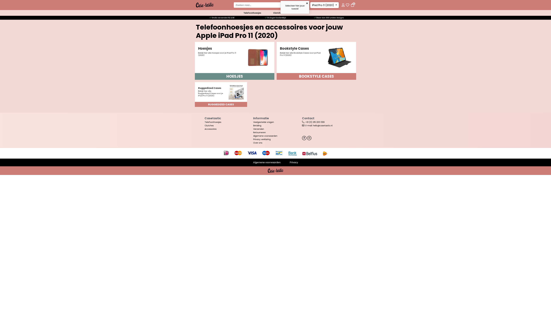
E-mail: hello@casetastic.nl (318, 125)
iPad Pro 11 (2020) (323, 5)
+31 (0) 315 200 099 (315, 122)
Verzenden (258, 129)
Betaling (257, 125)
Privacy (294, 162)
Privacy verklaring (262, 139)
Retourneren (259, 132)
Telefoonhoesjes (252, 12)
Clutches (278, 12)
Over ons (257, 142)
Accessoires (211, 129)
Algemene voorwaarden (265, 135)
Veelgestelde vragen (263, 122)
